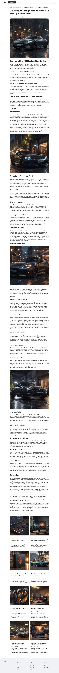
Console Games (20, 7)
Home (11, 7)
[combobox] (36, 2)
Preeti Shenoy (13, 17)
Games (14, 7)
